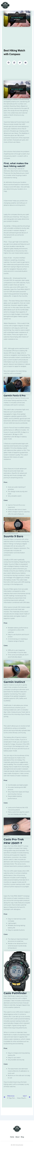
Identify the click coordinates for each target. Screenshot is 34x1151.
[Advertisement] (17, 147)
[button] (8, 63)
